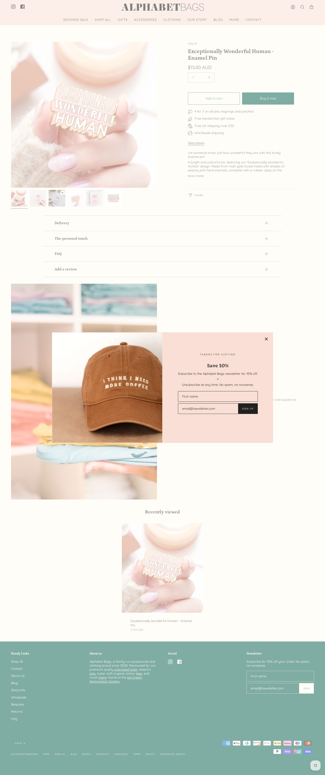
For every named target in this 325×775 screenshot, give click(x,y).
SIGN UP (247, 408)
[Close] (266, 339)
